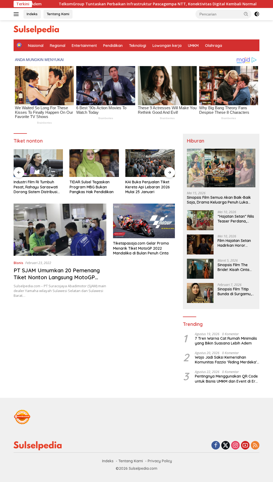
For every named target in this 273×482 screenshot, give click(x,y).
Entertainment (84, 45)
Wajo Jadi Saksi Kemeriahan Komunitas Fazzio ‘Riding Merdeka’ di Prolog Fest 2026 (226, 359)
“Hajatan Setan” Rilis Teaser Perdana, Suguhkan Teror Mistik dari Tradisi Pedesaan (236, 219)
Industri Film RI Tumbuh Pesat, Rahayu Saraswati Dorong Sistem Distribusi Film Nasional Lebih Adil (36, 187)
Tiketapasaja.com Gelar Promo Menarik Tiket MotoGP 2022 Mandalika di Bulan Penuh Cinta (141, 248)
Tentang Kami (58, 14)
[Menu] (17, 14)
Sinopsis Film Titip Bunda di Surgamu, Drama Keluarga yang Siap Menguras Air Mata (236, 291)
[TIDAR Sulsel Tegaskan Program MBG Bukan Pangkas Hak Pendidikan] (94, 163)
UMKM (193, 45)
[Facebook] (215, 445)
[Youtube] (245, 445)
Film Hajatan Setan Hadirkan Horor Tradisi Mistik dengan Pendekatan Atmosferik (236, 243)
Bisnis (18, 262)
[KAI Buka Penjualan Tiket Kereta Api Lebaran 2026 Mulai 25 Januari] (150, 163)
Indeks (32, 14)
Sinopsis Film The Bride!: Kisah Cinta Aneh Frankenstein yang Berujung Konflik (234, 267)
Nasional (35, 45)
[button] (246, 14)
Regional (57, 45)
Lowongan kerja (167, 45)
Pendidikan (113, 45)
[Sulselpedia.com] (36, 29)
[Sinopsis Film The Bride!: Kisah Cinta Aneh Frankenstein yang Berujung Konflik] (200, 269)
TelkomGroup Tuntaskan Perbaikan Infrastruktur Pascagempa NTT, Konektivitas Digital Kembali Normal (139, 4)
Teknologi (137, 45)
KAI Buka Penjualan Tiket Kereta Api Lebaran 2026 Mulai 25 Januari (147, 187)
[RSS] (255, 445)
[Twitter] (225, 445)
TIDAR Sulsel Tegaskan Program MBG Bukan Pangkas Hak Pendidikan (92, 187)
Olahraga (213, 45)
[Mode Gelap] (256, 14)
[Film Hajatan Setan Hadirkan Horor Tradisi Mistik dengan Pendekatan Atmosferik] (200, 244)
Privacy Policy (160, 461)
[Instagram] (235, 445)
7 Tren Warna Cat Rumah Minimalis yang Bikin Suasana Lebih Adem (226, 341)
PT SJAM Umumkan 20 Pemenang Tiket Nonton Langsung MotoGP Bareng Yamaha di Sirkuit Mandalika (59, 277)
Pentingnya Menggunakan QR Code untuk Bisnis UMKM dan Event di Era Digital (226, 378)
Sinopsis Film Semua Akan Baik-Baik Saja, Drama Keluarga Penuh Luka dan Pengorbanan (219, 200)
